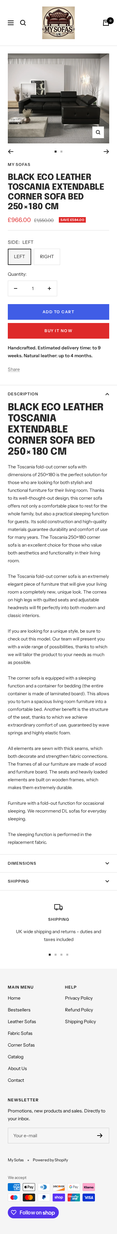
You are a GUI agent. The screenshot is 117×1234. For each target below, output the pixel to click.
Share (14, 369)
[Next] (106, 151)
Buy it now (58, 330)
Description (23, 393)
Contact (16, 1080)
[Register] (100, 1135)
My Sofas (19, 164)
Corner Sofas (21, 1045)
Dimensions (22, 863)
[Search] (23, 23)
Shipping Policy (80, 1021)
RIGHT (47, 256)
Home (14, 998)
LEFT (19, 256)
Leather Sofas (22, 1021)
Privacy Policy (79, 998)
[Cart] (106, 23)
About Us (17, 1068)
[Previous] (10, 151)
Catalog (15, 1057)
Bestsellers (19, 1010)
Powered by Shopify (50, 1159)
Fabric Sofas (20, 1033)
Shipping (18, 881)
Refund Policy (79, 1010)
